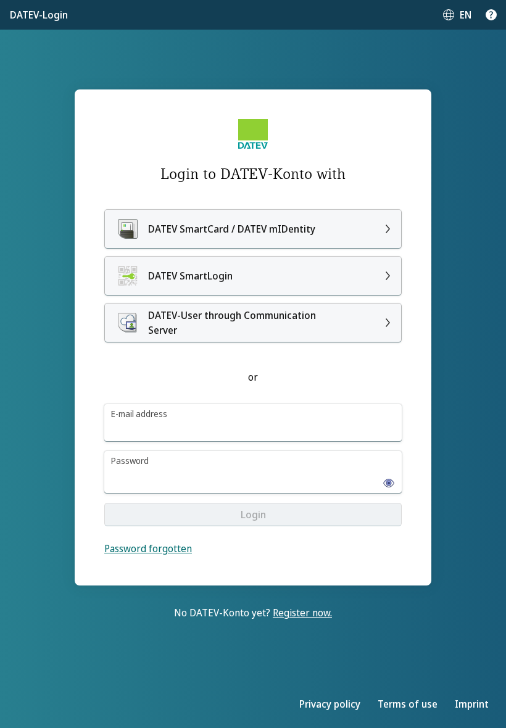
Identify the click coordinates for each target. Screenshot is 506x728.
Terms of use (408, 704)
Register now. (302, 612)
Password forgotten (148, 548)
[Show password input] (385, 479)
